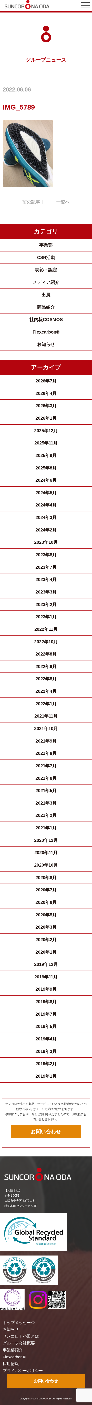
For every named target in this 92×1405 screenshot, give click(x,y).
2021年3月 (46, 803)
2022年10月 (46, 641)
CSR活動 (46, 257)
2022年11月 (46, 629)
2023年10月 (46, 542)
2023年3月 (46, 591)
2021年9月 (46, 741)
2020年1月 (46, 952)
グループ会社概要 (19, 1343)
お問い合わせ (46, 1131)
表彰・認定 (46, 269)
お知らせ (46, 344)
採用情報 (11, 1363)
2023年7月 (46, 567)
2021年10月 (46, 728)
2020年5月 (46, 914)
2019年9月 (46, 989)
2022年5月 (46, 678)
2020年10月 (46, 865)
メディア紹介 (46, 282)
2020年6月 (46, 902)
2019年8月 (46, 1001)
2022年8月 (46, 654)
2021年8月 (46, 753)
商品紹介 (46, 307)
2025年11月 (46, 442)
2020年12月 (46, 840)
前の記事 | (32, 201)
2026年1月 (46, 418)
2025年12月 (46, 430)
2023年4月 (46, 579)
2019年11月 (46, 976)
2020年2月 (46, 939)
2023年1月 (46, 616)
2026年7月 (46, 380)
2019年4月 (46, 1038)
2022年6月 (46, 666)
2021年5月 (46, 790)
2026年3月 (46, 405)
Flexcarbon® (46, 332)
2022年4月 (46, 691)
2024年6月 (46, 480)
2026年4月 (46, 393)
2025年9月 (46, 455)
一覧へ (63, 201)
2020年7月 (46, 889)
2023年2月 (46, 604)
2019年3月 (46, 1051)
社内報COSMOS (46, 319)
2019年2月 (46, 1063)
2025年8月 (46, 467)
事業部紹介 (13, 1350)
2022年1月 (46, 703)
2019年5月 (46, 1026)
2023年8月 (46, 554)
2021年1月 (46, 827)
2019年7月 (46, 1014)
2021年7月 (46, 765)
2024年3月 (46, 517)
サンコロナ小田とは (21, 1336)
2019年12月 (46, 964)
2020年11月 (46, 852)
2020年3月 (46, 927)
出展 (46, 294)
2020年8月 (46, 877)
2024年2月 (46, 529)
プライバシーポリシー (23, 1370)
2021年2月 (46, 815)
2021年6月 (46, 778)
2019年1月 (46, 1076)
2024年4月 (46, 504)
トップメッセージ (19, 1322)
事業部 (46, 245)
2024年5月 (46, 492)
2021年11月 (46, 716)
